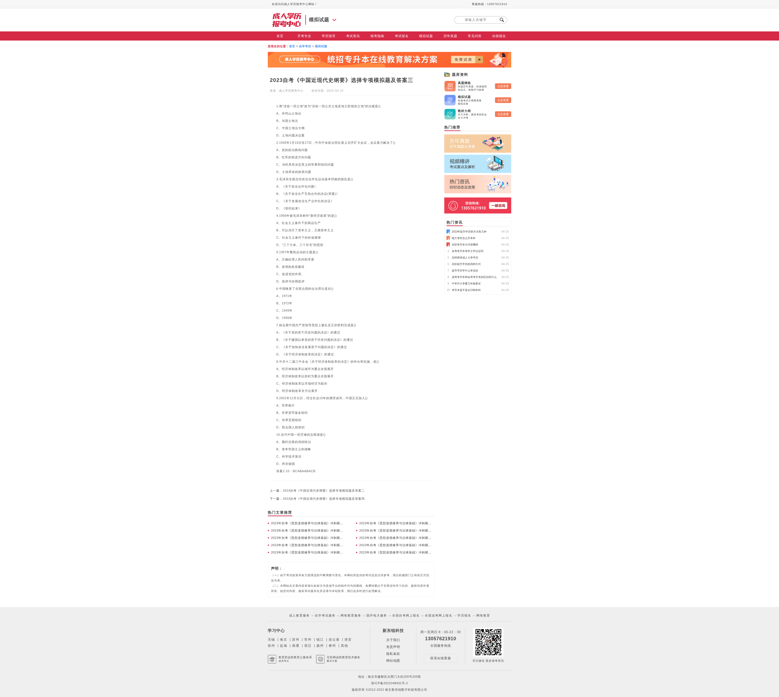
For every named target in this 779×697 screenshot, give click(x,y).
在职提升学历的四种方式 (464, 264)
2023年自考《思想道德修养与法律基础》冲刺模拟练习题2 (396, 552)
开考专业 (304, 36)
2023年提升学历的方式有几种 (467, 231)
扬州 (320, 645)
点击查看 (503, 86)
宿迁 (308, 645)
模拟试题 (426, 36)
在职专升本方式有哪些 (463, 244)
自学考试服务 (325, 615)
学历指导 (329, 36)
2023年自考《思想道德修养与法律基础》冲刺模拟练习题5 (308, 545)
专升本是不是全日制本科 (464, 290)
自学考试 (305, 46)
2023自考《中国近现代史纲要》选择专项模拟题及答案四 (324, 498)
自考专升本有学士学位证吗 (465, 251)
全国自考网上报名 (406, 615)
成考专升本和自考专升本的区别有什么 (472, 277)
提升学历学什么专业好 (463, 270)
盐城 (283, 645)
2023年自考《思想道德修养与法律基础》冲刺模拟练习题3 (308, 552)
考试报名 (402, 36)
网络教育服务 (351, 615)
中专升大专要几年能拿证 (464, 283)
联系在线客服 (440, 658)
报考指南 (377, 36)
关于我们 (393, 640)
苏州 (295, 639)
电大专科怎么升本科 (462, 238)
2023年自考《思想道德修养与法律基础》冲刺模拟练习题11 (308, 523)
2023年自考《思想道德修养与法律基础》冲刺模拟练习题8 (396, 530)
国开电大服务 (376, 615)
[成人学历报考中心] (287, 14)
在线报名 (499, 36)
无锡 (271, 639)
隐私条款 (393, 653)
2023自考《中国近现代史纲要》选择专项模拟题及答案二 (324, 490)
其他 (344, 645)
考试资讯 (353, 36)
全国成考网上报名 (438, 615)
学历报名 (464, 615)
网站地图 (393, 660)
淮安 (348, 639)
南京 (283, 639)
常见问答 (475, 36)
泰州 (332, 645)
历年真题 (450, 36)
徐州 (271, 645)
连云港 (334, 639)
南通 (295, 645)
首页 (280, 36)
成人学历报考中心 (291, 90)
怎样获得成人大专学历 (463, 257)
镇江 (320, 639)
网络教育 (483, 615)
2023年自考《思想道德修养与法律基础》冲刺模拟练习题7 (308, 537)
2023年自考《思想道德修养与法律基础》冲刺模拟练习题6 (396, 537)
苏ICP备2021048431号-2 (389, 683)
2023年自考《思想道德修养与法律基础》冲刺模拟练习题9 (308, 530)
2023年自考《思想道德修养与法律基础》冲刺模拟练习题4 (396, 545)
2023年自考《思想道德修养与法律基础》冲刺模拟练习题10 (396, 523)
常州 (308, 639)
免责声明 (393, 647)
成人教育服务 (299, 615)
